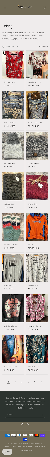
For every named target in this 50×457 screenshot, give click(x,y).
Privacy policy (27, 446)
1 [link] (8, 382)
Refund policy (16, 446)
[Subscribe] (42, 415)
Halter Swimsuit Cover (34, 367)
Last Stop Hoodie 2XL (10, 326)
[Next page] (41, 382)
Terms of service (40, 446)
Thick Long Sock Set (10, 245)
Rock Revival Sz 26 (10, 123)
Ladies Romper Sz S (34, 82)
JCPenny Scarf (32, 204)
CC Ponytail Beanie (33, 164)
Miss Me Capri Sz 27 (35, 123)
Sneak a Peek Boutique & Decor (23, 443)
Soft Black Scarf (9, 204)
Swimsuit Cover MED (10, 367)
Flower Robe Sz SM (34, 326)
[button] (5, 7)
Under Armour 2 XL (10, 285)
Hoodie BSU (31, 245)
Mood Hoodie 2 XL (33, 285)
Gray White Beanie (10, 164)
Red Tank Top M (9, 82)
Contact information (26, 450)
